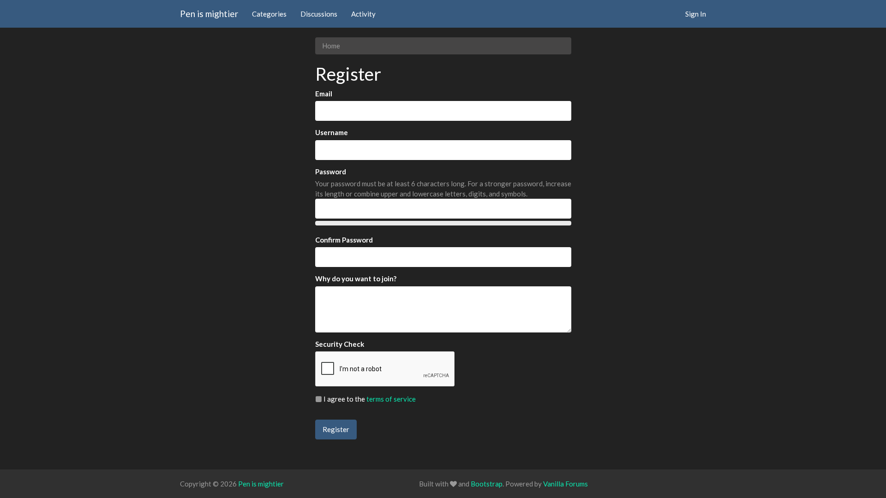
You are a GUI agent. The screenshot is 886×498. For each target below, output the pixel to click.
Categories (269, 14)
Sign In (695, 14)
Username (331, 132)
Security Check (339, 344)
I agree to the (369, 399)
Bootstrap (487, 484)
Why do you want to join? (355, 278)
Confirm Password (344, 240)
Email (323, 93)
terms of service (391, 399)
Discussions (318, 14)
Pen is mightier (209, 13)
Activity (363, 14)
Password (330, 171)
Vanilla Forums (565, 484)
